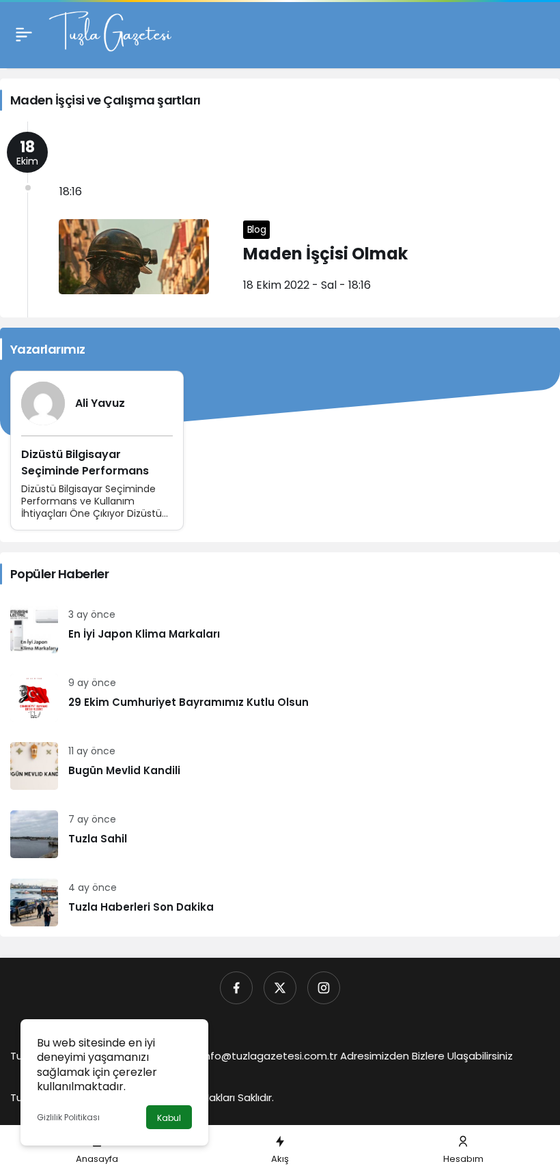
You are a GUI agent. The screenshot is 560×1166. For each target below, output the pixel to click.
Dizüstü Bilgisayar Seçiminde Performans (85, 462)
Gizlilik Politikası (68, 1117)
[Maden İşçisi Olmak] (280, 219)
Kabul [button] (169, 1118)
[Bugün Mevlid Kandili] (280, 766)
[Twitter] (280, 987)
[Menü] (24, 34)
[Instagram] (323, 987)
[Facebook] (236, 987)
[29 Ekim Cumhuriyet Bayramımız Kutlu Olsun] (280, 698)
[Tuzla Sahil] (280, 834)
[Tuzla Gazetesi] (109, 33)
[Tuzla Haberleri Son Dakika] (280, 902)
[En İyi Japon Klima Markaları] (280, 629)
